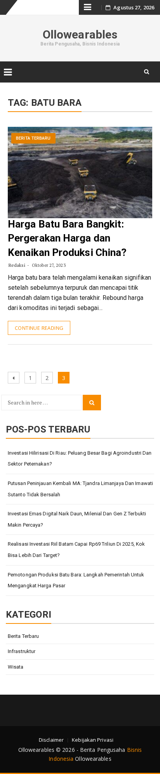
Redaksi (17, 265)
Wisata (16, 667)
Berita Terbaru (33, 138)
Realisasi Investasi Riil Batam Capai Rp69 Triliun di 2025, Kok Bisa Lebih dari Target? (76, 549)
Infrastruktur (21, 651)
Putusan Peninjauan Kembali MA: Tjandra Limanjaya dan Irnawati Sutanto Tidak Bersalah (80, 488)
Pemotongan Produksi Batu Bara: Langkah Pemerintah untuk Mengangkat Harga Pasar (76, 580)
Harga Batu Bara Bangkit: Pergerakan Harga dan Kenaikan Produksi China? (67, 238)
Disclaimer (51, 739)
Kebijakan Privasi (92, 739)
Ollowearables (80, 34)
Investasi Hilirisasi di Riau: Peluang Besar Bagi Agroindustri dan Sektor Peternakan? (80, 458)
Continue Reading (39, 327)
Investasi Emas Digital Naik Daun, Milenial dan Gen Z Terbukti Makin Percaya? (77, 519)
